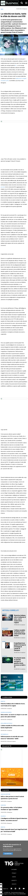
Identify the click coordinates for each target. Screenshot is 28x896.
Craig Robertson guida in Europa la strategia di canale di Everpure (20, 646)
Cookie (14, 876)
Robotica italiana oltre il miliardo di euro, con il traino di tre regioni (20, 618)
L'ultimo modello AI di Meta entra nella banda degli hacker (19, 632)
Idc (15, 65)
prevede (3, 187)
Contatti (14, 880)
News (2, 9)
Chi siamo (14, 869)
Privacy (14, 873)
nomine (3, 641)
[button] (22, 3)
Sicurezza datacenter (6, 712)
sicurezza (4, 656)
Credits (14, 884)
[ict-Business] (9, 3)
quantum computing (5, 794)
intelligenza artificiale (5, 629)
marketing (3, 805)
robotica (4, 613)
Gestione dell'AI (4, 734)
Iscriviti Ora (7, 853)
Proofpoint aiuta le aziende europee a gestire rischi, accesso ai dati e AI (19, 662)
